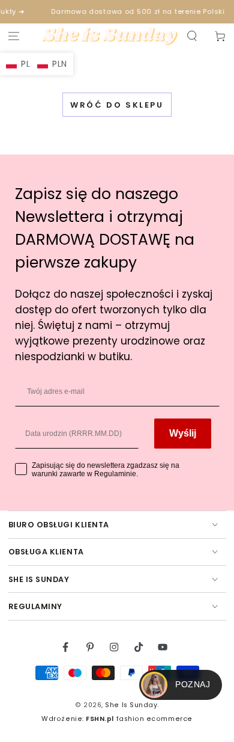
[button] (192, 36)
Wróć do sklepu (116, 105)
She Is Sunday (131, 705)
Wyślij (182, 433)
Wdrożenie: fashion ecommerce (116, 718)
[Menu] (14, 36)
